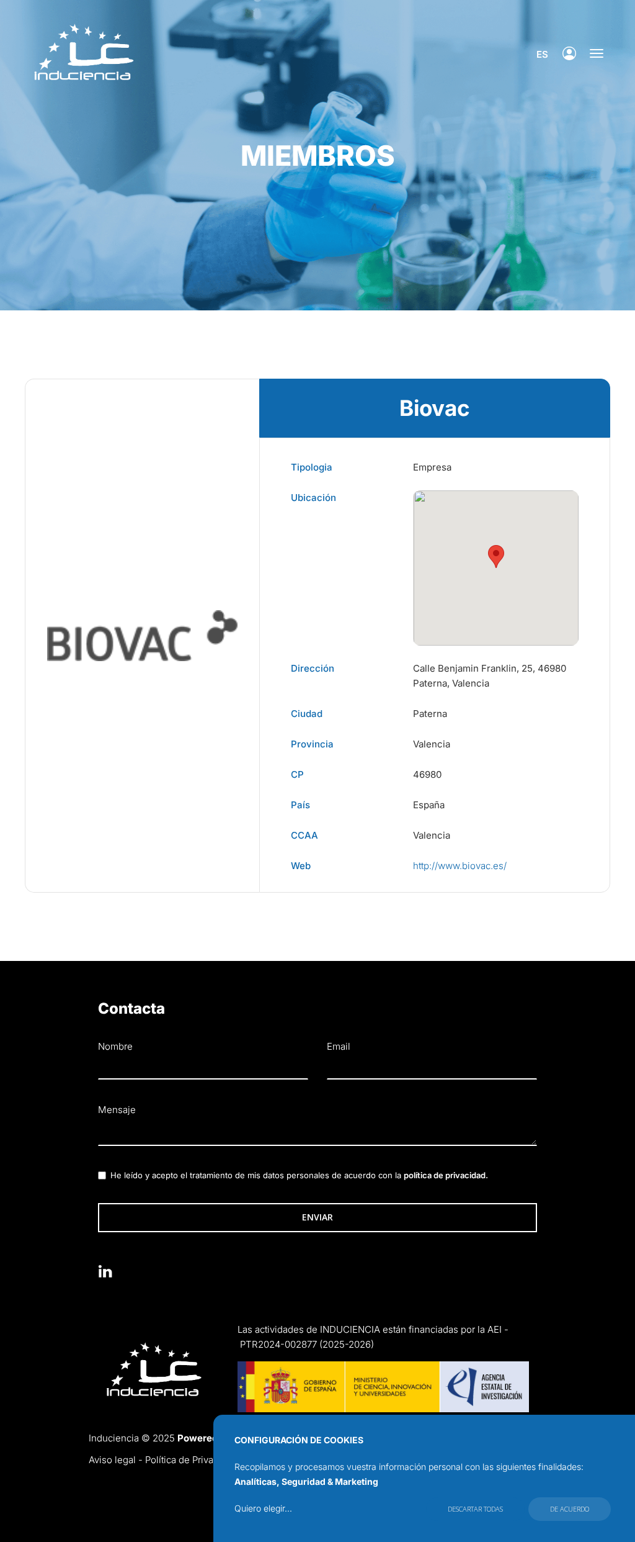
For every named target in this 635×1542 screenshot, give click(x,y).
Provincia (312, 744)
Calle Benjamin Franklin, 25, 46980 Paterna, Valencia (489, 675)
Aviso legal (112, 1460)
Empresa (432, 467)
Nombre (115, 1046)
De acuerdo (569, 1508)
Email (338, 1046)
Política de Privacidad (191, 1460)
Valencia (431, 744)
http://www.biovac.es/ (460, 866)
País (300, 805)
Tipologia (311, 467)
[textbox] (317, 1133)
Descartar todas (475, 1508)
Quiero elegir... (263, 1508)
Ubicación (313, 497)
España (429, 805)
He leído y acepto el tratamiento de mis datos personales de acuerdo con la (299, 1175)
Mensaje (117, 1110)
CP (297, 774)
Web (301, 866)
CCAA (304, 835)
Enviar (317, 1217)
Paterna (430, 713)
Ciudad (306, 713)
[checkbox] (102, 1175)
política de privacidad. (446, 1175)
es (542, 54)
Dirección (312, 668)
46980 (427, 774)
